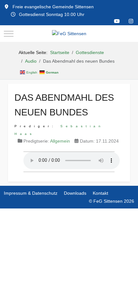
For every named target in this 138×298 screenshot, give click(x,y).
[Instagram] (131, 21)
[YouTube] (117, 21)
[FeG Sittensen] (69, 34)
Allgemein (60, 141)
